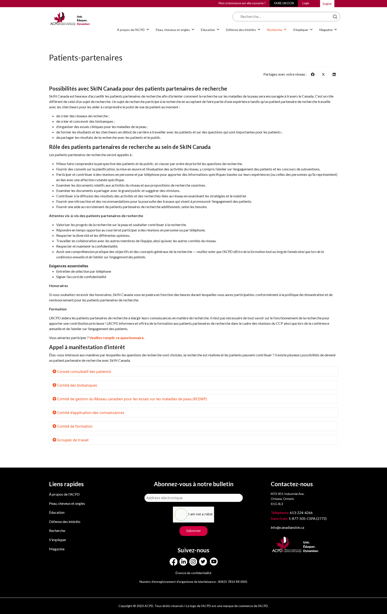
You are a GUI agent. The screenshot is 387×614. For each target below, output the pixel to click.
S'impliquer (57, 540)
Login (305, 3)
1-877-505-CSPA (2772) (299, 518)
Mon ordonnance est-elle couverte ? (242, 3)
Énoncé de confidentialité (193, 573)
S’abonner (193, 531)
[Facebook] (312, 74)
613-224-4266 (292, 512)
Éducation (56, 512)
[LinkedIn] (334, 74)
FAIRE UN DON (284, 3)
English (327, 4)
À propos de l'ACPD (64, 494)
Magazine (56, 549)
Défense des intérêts (64, 521)
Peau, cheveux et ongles (67, 503)
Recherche (57, 530)
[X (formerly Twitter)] (323, 74)
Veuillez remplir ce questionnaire (116, 337)
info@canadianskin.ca (287, 527)
